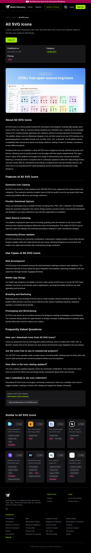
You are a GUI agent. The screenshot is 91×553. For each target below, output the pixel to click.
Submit (49, 501)
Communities (30, 528)
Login (71, 7)
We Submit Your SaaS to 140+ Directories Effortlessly (47, 1)
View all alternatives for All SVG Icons (23, 402)
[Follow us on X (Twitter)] (7, 509)
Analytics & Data (51, 518)
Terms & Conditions (75, 498)
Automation (10, 522)
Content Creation (13, 435)
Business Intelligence (33, 525)
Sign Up (81, 7)
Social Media (74, 473)
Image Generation (14, 479)
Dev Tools (58, 438)
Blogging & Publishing (53, 522)
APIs (27, 518)
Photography (54, 476)
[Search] (66, 7)
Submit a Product (52, 7)
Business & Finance (12, 525)
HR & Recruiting (51, 534)
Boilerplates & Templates (74, 522)
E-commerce (10, 534)
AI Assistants (33, 467)
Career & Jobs (51, 525)
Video (10, 442)
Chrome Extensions (12, 528)
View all (8, 537)
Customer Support (72, 528)
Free (10, 59)
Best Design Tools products (18, 396)
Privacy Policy (73, 501)
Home (8, 17)
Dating (8, 531)
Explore (38, 7)
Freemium (11, 445)
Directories (70, 531)
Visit (10, 40)
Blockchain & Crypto (33, 522)
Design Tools (52, 52)
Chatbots (69, 525)
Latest (30, 7)
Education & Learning (33, 534)
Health (68, 534)
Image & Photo (13, 470)
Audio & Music (71, 518)
